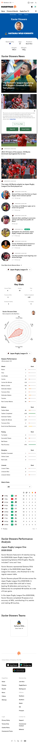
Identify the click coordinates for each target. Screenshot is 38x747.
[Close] (34, 111)
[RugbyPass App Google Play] (26, 665)
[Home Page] (8, 6)
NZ (20, 707)
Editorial (21, 729)
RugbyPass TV (24, 11)
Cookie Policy (6, 727)
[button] (36, 11)
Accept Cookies (26, 129)
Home (3, 681)
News (3, 11)
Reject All (12, 129)
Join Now (21, 681)
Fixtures (4, 685)
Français (21, 710)
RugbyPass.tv (23, 685)
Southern (21, 700)
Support (21, 720)
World (20, 703)
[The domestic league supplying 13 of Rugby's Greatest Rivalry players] (19, 76)
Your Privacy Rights (18, 124)
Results (4, 689)
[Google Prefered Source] (19, 670)
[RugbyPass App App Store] (12, 665)
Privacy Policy (6, 720)
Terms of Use (5, 724)
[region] (19, 121)
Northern (21, 696)
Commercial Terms (7, 731)
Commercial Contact (22, 725)
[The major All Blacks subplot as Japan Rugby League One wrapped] (19, 173)
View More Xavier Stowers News (10, 265)
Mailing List (22, 689)
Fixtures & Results (12, 11)
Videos (4, 696)
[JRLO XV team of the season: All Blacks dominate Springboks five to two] (19, 141)
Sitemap (4, 700)
